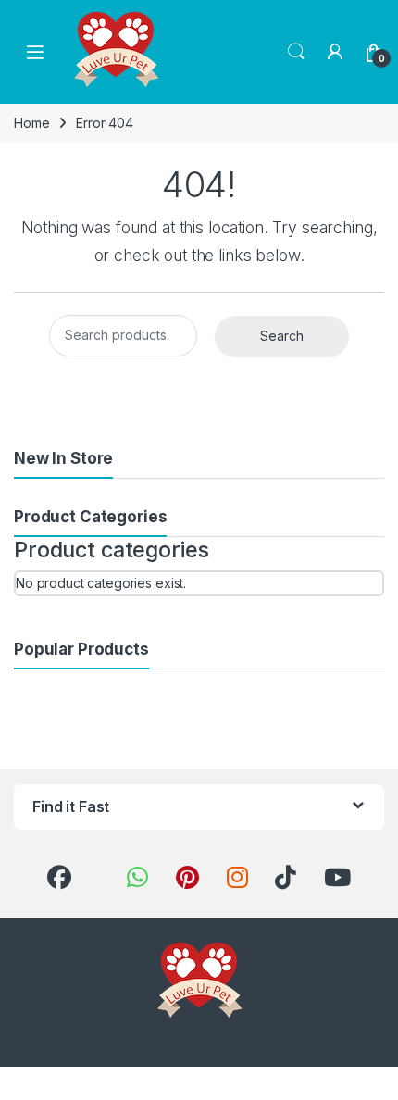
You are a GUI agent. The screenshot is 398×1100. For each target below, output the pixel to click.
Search (296, 52)
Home (31, 123)
